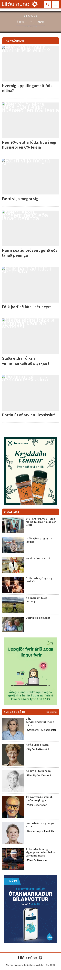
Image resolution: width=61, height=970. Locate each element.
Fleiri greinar (51, 712)
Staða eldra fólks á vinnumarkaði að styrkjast (25, 361)
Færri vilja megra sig (20, 198)
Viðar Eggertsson (37, 804)
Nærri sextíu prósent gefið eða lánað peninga (30, 253)
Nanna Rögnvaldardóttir (40, 831)
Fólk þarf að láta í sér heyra (27, 306)
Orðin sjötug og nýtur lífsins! (39, 540)
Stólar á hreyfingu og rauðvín (39, 579)
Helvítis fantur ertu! (38, 558)
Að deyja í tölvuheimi (39, 770)
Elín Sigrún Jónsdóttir (39, 775)
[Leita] (47, 4)
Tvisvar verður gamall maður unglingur (39, 798)
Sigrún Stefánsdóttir (38, 749)
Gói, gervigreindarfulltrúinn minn (40, 722)
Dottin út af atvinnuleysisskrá (29, 414)
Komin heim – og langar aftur (40, 824)
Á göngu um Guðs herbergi (36, 599)
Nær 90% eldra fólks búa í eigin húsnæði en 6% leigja (30, 145)
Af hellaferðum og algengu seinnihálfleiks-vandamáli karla (40, 852)
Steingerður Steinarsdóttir (41, 729)
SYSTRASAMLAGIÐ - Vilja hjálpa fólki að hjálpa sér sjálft (41, 522)
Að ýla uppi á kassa (37, 744)
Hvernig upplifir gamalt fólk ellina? (27, 88)
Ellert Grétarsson (37, 860)
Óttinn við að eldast (38, 617)
